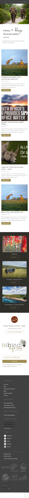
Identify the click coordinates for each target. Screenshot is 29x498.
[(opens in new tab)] (14, 319)
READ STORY (7, 90)
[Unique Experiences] (14, 269)
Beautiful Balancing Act (12, 212)
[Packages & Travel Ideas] (14, 294)
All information (7, 428)
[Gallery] (14, 244)
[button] (14, 257)
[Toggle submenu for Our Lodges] (25, 2)
